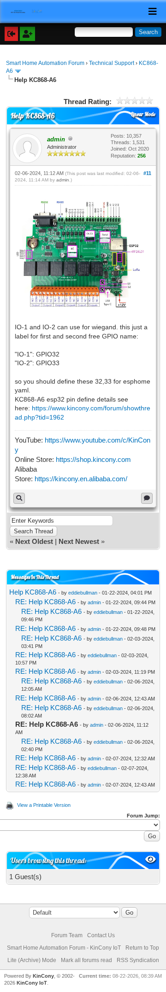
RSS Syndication (138, 960)
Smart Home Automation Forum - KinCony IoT (64, 948)
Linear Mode (143, 114)
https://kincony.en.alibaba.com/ (81, 479)
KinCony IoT (32, 983)
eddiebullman (82, 592)
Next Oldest (34, 541)
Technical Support (111, 63)
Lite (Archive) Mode (31, 960)
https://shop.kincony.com (93, 459)
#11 (147, 173)
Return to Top (142, 948)
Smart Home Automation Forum (45, 63)
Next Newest (79, 541)
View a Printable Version (44, 805)
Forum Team (67, 935)
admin (62, 179)
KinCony (43, 976)
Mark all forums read (86, 960)
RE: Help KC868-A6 (45, 602)
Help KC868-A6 (32, 592)
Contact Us (101, 935)
